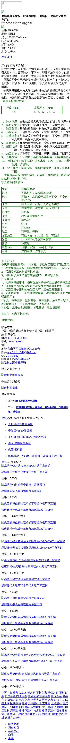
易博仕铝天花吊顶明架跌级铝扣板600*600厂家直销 (32, 547)
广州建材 (12, 707)
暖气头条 (18, 692)
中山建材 (47, 707)
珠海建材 (29, 714)
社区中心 (6, 692)
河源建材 (15, 710)
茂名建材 (61, 710)
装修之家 (33, 696)
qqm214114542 (21, 358)
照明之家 (47, 699)
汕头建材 (41, 714)
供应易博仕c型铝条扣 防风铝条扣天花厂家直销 (29, 566)
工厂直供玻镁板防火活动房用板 (27, 436)
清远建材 (59, 707)
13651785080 (14, 341)
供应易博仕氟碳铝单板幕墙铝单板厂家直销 (27, 509)
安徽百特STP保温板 (20, 430)
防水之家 (59, 699)
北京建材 (44, 703)
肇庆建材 (50, 710)
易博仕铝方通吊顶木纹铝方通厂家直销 (24, 472)
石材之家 (41, 692)
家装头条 (44, 696)
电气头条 (56, 696)
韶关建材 (24, 707)
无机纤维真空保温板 (20, 424)
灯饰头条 (10, 696)
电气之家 (24, 699)
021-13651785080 (17, 337)
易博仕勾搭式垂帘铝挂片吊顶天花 (21, 490)
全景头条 (36, 699)
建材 (24, 703)
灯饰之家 (12, 699)
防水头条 (21, 696)
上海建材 (56, 703)
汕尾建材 (27, 710)
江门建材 (18, 714)
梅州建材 (38, 710)
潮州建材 (53, 714)
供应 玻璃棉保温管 (19, 443)
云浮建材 (36, 707)
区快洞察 (15, 703)
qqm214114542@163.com (21, 352)
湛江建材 (6, 714)
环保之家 (53, 692)
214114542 (12, 355)
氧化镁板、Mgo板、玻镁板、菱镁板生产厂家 (35, 455)
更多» (4, 418)
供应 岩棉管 (15, 449)
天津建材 (33, 703)
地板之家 (29, 692)
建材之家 (10, 717)
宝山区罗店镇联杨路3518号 (23, 348)
